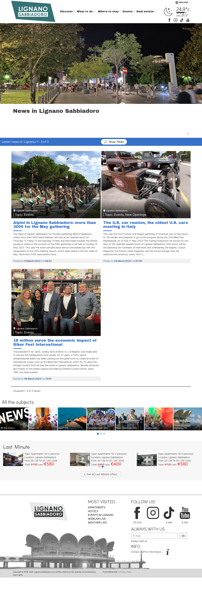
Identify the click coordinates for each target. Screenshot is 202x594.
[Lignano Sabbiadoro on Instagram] (175, 19)
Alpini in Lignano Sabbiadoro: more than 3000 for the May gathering (54, 225)
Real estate (145, 11)
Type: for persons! (42, 453)
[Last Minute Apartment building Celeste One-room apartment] (147, 459)
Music (34, 427)
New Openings (126, 427)
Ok (183, 535)
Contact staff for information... (147, 551)
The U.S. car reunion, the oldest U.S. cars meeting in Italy (145, 225)
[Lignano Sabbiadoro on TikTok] (182, 19)
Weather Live (97, 522)
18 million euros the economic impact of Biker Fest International (55, 342)
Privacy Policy (125, 571)
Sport (63, 427)
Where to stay (108, 11)
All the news (7, 427)
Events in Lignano (100, 515)
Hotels (93, 511)
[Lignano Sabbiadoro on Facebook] (169, 19)
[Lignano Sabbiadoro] (48, 511)
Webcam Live (97, 518)
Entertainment (97, 427)
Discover (67, 11)
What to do (85, 11)
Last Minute (102, 474)
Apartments (96, 507)
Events (128, 11)
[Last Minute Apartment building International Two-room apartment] (13, 459)
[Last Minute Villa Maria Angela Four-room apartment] (80, 459)
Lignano (180, 427)
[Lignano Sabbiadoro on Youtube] (188, 19)
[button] (98, 434)
